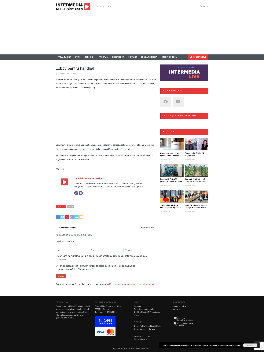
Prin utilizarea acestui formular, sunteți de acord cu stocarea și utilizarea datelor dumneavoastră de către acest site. (96, 267)
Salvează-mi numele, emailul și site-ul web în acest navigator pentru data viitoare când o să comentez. (102, 257)
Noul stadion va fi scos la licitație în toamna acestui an (196, 207)
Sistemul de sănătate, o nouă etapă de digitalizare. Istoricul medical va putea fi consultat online (171, 208)
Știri (77, 57)
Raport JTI (138, 315)
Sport (78, 74)
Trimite (61, 276)
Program (103, 57)
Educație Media (149, 57)
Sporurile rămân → (148, 228)
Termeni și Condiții (142, 336)
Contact (132, 57)
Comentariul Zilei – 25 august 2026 (194, 154)
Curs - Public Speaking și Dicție (147, 326)
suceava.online (179, 306)
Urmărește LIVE (198, 57)
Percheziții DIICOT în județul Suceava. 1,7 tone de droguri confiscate (171, 181)
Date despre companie (144, 309)
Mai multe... (69, 318)
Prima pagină (64, 57)
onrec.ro (177, 309)
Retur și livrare (140, 339)
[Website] (76, 193)
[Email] (81, 193)
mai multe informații (233, 345)
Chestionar (118, 57)
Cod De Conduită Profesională (147, 312)
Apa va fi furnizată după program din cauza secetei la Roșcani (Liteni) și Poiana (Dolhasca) (196, 182)
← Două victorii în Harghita (66, 228)
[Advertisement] (132, 34)
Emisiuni (89, 57)
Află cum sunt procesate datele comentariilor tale (131, 284)
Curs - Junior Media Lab (144, 329)
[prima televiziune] (73, 6)
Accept (250, 345)
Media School (169, 57)
